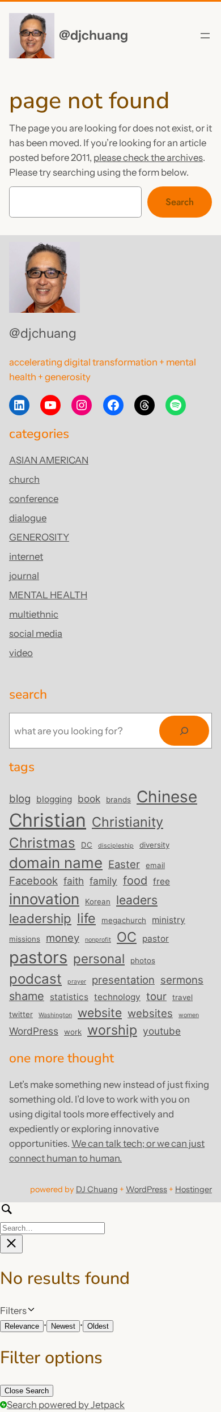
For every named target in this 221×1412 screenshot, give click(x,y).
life (86, 918)
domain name (56, 862)
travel (182, 997)
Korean (97, 901)
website (100, 1012)
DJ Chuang (97, 1189)
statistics (69, 997)
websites (150, 1013)
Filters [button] (30, 1311)
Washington (55, 1015)
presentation (123, 979)
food (135, 880)
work (73, 1031)
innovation (44, 899)
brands (118, 799)
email (155, 865)
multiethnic (33, 614)
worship (112, 1030)
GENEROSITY (39, 537)
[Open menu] (205, 35)
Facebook (33, 880)
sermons (181, 979)
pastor (155, 938)
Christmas (42, 843)
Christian (47, 820)
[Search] (184, 731)
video (21, 652)
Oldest (98, 1326)
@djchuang (93, 35)
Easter (124, 864)
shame (26, 996)
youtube (162, 1031)
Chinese (167, 796)
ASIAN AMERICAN (48, 460)
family (103, 881)
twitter (21, 1014)
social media (35, 633)
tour (156, 996)
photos (142, 960)
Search (179, 202)
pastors (38, 957)
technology (117, 997)
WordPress (33, 1031)
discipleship (116, 845)
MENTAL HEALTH (48, 595)
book (89, 799)
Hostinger (193, 1189)
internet (26, 556)
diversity (154, 844)
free (161, 881)
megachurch (123, 920)
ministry (168, 920)
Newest (63, 1326)
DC (86, 844)
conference (33, 498)
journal (24, 575)
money (62, 938)
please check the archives (148, 157)
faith (73, 881)
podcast (35, 979)
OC (127, 937)
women (188, 1015)
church (24, 479)
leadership (40, 918)
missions (24, 938)
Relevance (22, 1326)
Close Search (27, 1391)
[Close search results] (11, 1244)
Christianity (127, 822)
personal (99, 958)
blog (20, 798)
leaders (137, 899)
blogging (54, 799)
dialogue (27, 518)
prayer (76, 981)
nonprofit (98, 939)
